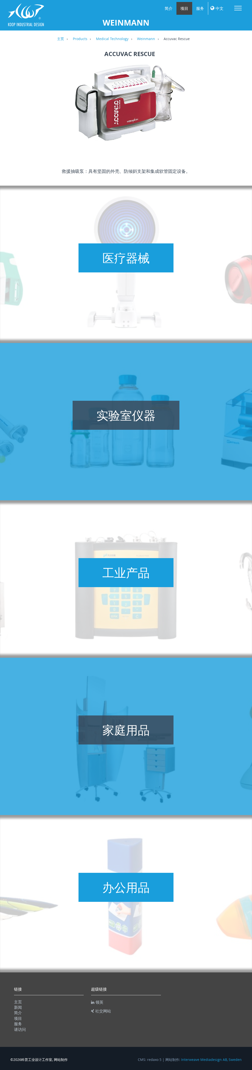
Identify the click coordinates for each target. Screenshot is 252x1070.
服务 (200, 8)
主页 (60, 39)
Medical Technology (112, 39)
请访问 (20, 1029)
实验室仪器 (126, 415)
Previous (16, 108)
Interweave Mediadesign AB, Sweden (211, 1059)
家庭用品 (126, 730)
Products (80, 39)
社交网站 (103, 1011)
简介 (169, 8)
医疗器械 (126, 258)
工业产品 (126, 573)
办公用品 (126, 887)
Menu (238, 8)
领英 (99, 1002)
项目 (184, 8)
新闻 (18, 1007)
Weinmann (146, 39)
